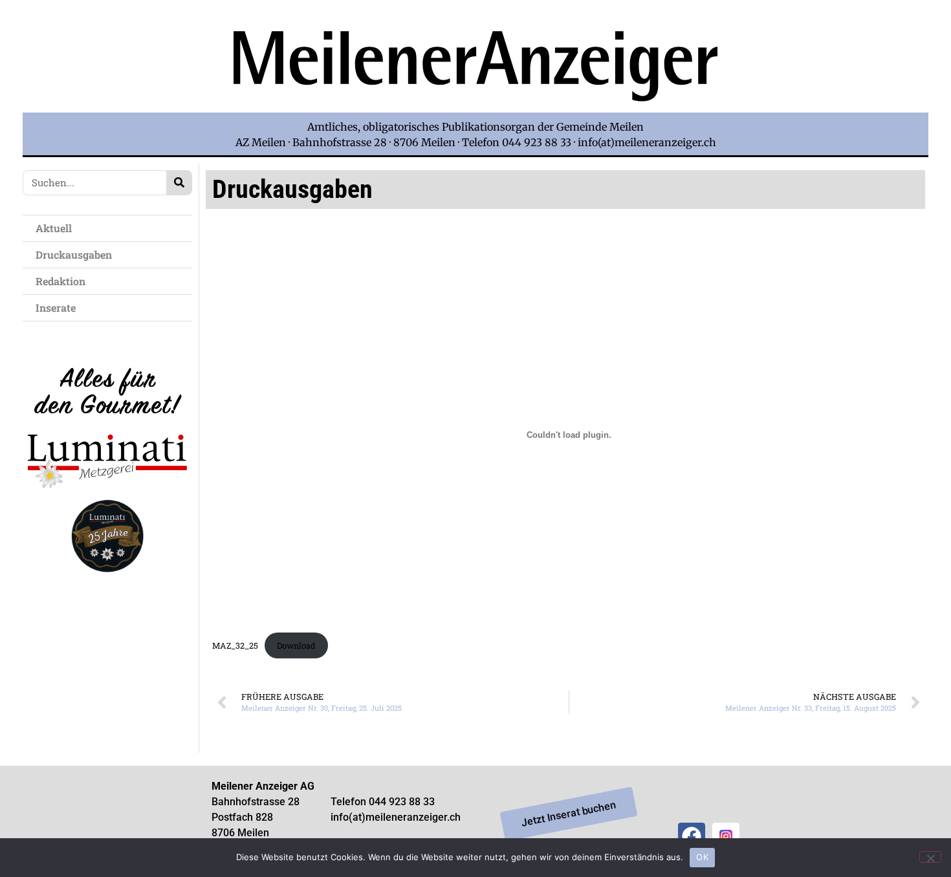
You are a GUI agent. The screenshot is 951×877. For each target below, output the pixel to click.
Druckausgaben (74, 254)
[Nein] (930, 857)
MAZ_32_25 (235, 645)
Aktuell (54, 228)
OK (702, 857)
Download (296, 645)
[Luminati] (107, 583)
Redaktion (60, 281)
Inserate (56, 307)
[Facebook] (691, 836)
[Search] (178, 183)
